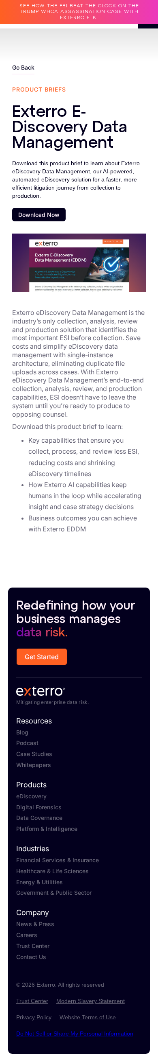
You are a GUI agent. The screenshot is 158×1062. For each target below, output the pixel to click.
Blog (22, 732)
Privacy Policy (33, 1017)
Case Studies (34, 754)
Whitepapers (33, 765)
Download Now (39, 214)
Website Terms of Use (88, 1017)
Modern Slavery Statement (90, 1001)
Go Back (23, 67)
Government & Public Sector (54, 892)
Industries (32, 849)
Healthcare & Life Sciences (52, 871)
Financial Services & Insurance (57, 860)
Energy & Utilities (39, 882)
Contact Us (31, 957)
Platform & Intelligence (46, 829)
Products (31, 785)
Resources (34, 721)
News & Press (35, 924)
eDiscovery (31, 796)
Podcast (27, 743)
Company (32, 913)
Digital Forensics (39, 807)
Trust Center (32, 946)
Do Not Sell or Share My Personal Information (74, 1033)
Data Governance (39, 818)
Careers (26, 935)
